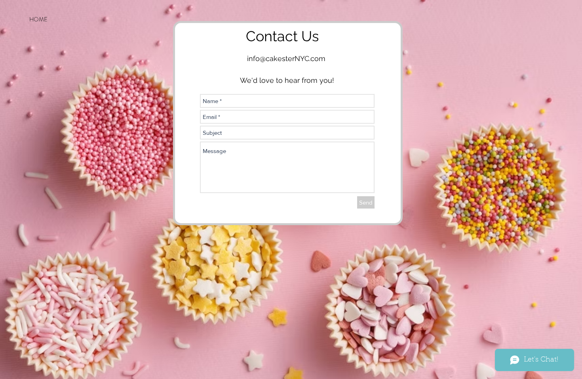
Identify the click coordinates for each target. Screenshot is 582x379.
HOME (38, 19)
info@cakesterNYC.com (286, 58)
